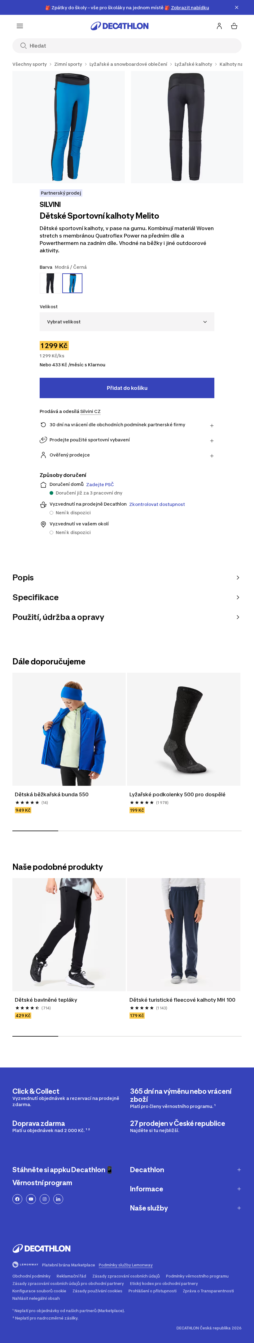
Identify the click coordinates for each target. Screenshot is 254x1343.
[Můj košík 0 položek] (234, 26)
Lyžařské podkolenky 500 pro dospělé (177, 794)
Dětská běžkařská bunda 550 (52, 794)
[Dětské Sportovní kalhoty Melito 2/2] (187, 127)
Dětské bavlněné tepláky (46, 1000)
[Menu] (19, 26)
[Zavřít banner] (237, 7)
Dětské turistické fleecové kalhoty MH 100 (183, 1000)
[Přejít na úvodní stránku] (119, 26)
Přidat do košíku (127, 388)
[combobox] (127, 321)
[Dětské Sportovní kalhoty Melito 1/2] (68, 127)
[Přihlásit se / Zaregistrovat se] (219, 26)
